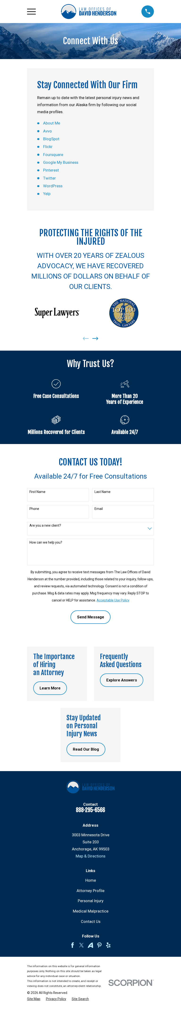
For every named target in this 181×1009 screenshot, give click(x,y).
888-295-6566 (90, 810)
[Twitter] (81, 945)
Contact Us (90, 921)
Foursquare (53, 154)
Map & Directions (90, 856)
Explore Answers (121, 680)
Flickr (48, 146)
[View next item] (95, 338)
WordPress (52, 186)
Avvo (47, 131)
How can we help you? (45, 542)
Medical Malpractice (90, 911)
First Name (37, 492)
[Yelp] (108, 945)
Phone (34, 509)
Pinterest (51, 170)
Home (90, 880)
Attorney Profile (90, 891)
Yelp (46, 194)
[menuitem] (33, 999)
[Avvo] (90, 945)
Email (99, 509)
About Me (51, 123)
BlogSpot (51, 139)
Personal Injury (90, 901)
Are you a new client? (45, 525)
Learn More (50, 688)
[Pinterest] (99, 945)
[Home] (88, 11)
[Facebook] (72, 945)
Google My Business (60, 162)
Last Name (103, 492)
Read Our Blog (86, 749)
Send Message (90, 617)
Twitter (49, 178)
